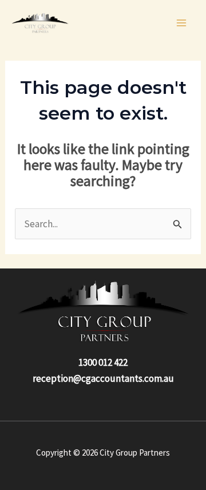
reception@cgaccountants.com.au (103, 378)
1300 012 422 (103, 362)
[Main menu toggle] (182, 23)
